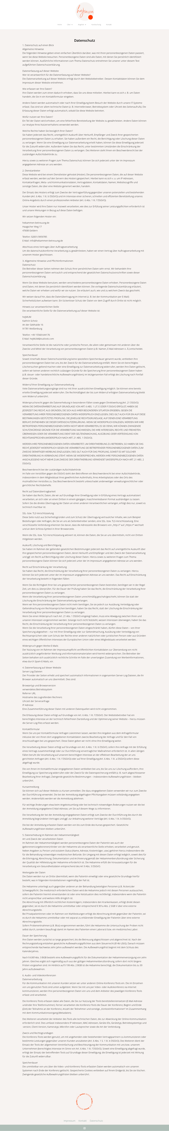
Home (59, 25)
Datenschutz (96, 1120)
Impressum (69, 1120)
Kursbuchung (96, 25)
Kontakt (109, 25)
